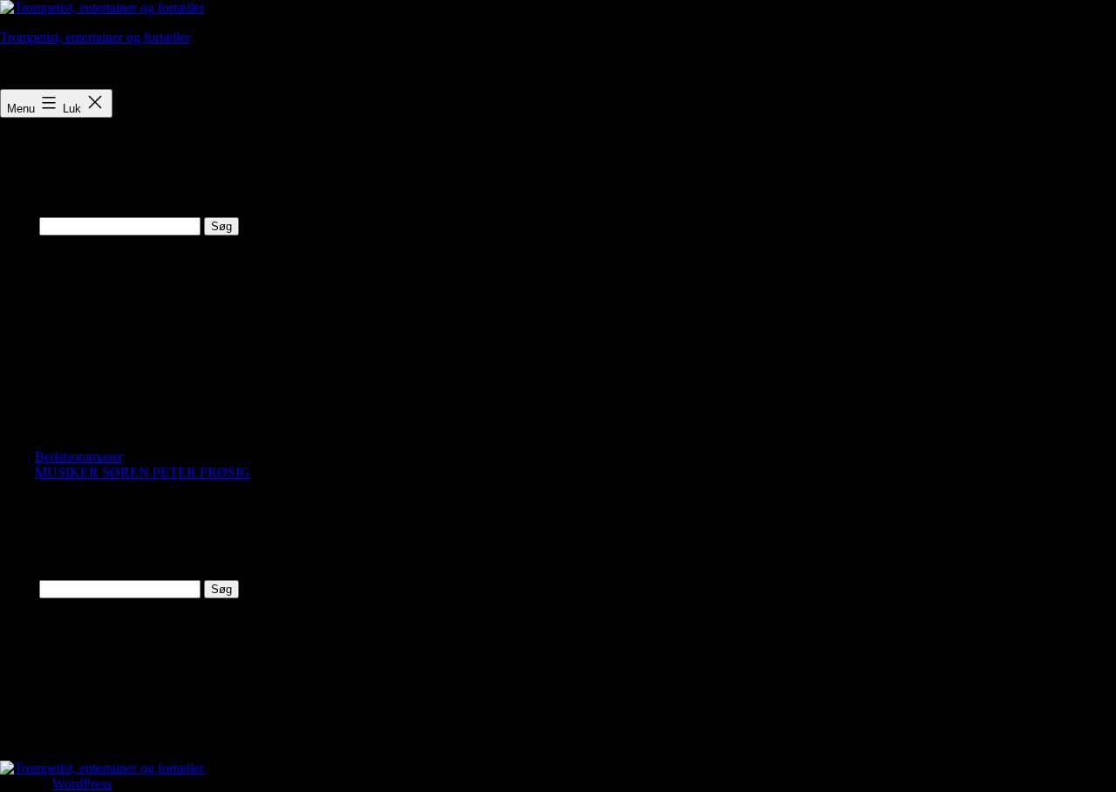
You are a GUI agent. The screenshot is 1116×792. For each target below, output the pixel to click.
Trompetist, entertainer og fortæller (95, 37)
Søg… (18, 225)
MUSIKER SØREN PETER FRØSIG (142, 472)
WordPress (82, 783)
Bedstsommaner (79, 456)
